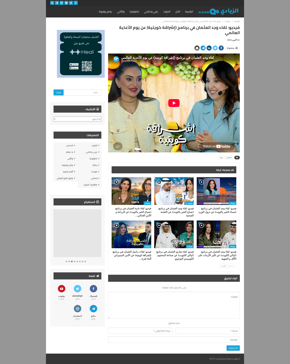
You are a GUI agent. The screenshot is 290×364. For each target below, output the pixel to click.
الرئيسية (189, 11)
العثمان (229, 157)
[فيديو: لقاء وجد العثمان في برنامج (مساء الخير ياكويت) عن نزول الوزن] (216, 191)
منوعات (232, 203)
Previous (54, 234)
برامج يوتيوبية (67, 165)
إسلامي (94, 178)
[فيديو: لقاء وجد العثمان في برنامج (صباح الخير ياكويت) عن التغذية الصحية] (174, 191)
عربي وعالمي (151, 11)
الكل (177, 11)
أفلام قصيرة (68, 172)
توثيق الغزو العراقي (65, 178)
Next (100, 234)
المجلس (69, 145)
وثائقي (121, 11)
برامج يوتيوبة (105, 11)
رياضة (94, 165)
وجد (221, 157)
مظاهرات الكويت (90, 185)
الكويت (166, 11)
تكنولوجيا (134, 11)
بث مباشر (69, 152)
